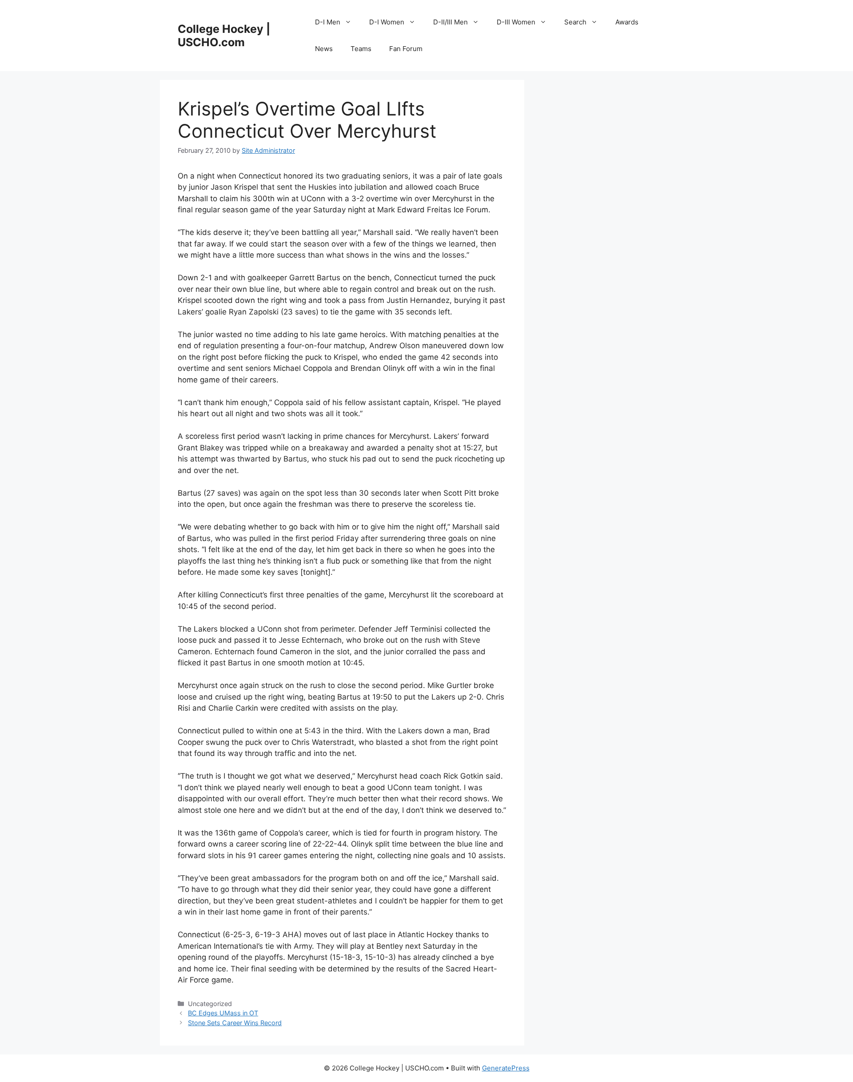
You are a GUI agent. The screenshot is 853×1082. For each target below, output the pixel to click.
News (324, 48)
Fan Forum (406, 48)
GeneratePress (506, 1068)
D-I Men (327, 22)
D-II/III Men (450, 22)
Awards (626, 22)
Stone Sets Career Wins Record (235, 1022)
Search (575, 22)
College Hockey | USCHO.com (224, 35)
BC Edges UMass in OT (223, 1013)
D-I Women (386, 22)
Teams (361, 48)
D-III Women (516, 22)
